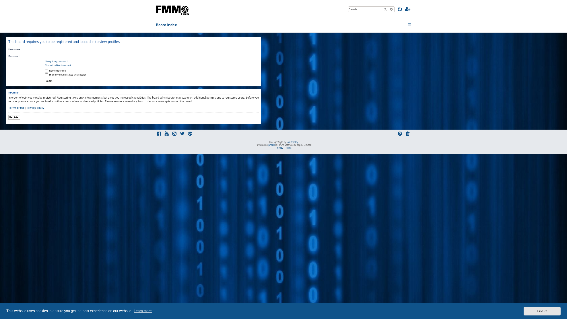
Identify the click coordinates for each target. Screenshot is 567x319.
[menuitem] (400, 10)
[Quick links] (410, 25)
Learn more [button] (143, 311)
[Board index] (173, 9)
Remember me (57, 70)
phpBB (271, 145)
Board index (166, 24)
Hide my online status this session (67, 74)
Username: (14, 49)
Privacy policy (35, 107)
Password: (14, 56)
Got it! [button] (542, 311)
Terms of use (16, 107)
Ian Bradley (292, 142)
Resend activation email (58, 65)
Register (14, 117)
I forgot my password (56, 61)
